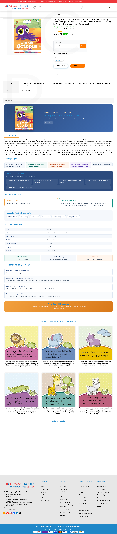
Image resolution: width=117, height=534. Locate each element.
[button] (59, 31)
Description (8, 100)
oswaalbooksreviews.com (45, 526)
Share (57, 74)
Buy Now (77, 66)
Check (83, 46)
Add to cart (60, 66)
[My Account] (113, 7)
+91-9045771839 (27, 502)
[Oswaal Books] (17, 7)
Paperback (58, 60)
